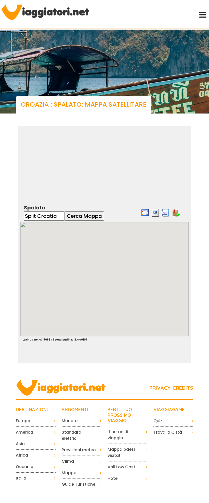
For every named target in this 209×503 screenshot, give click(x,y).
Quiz (157, 421)
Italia (21, 478)
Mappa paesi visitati (121, 452)
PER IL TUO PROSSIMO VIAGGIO (120, 415)
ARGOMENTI (75, 409)
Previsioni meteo (79, 450)
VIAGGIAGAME (169, 409)
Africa (22, 455)
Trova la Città (167, 432)
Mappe (69, 473)
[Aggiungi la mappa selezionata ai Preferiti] (176, 212)
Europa (23, 421)
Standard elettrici (71, 435)
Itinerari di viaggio (118, 435)
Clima (68, 461)
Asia (20, 444)
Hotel (113, 478)
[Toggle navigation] (202, 14)
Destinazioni (32, 409)
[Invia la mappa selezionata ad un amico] (166, 212)
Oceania (24, 467)
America (24, 432)
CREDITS (183, 388)
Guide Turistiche (78, 484)
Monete (69, 421)
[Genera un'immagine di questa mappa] (155, 212)
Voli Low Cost (121, 467)
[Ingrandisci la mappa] (145, 212)
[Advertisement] (104, 161)
